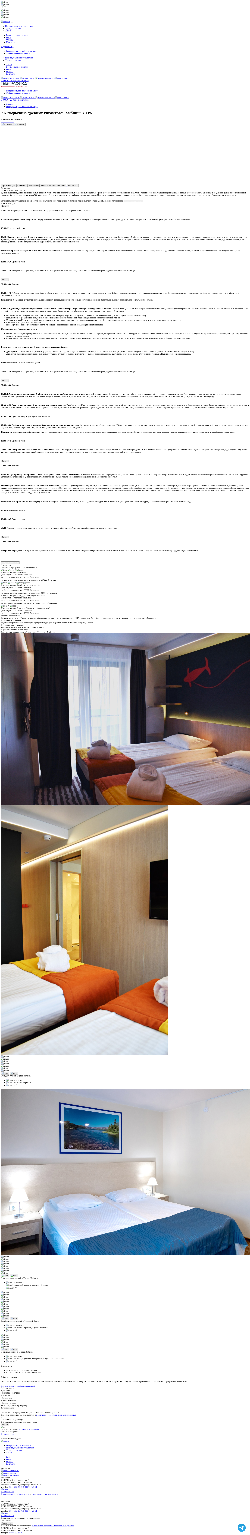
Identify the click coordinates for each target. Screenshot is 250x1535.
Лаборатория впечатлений (18, 53)
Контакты (10, 42)
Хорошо (5, 1424)
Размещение (34, 186)
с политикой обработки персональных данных (53, 1526)
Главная (9, 104)
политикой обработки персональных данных (56, 1415)
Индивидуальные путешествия (19, 26)
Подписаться (7, 1523)
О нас (8, 37)
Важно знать (73, 186)
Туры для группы (13, 28)
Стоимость (21, 186)
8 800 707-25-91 (16, 1487)
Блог (8, 1457)
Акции (8, 31)
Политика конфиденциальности (15, 1494)
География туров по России (18, 1445)
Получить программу (133, 201)
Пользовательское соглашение (45, 1494)
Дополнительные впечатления (53, 186)
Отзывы (9, 40)
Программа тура (8, 186)
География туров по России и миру (22, 51)
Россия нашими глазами (17, 35)
